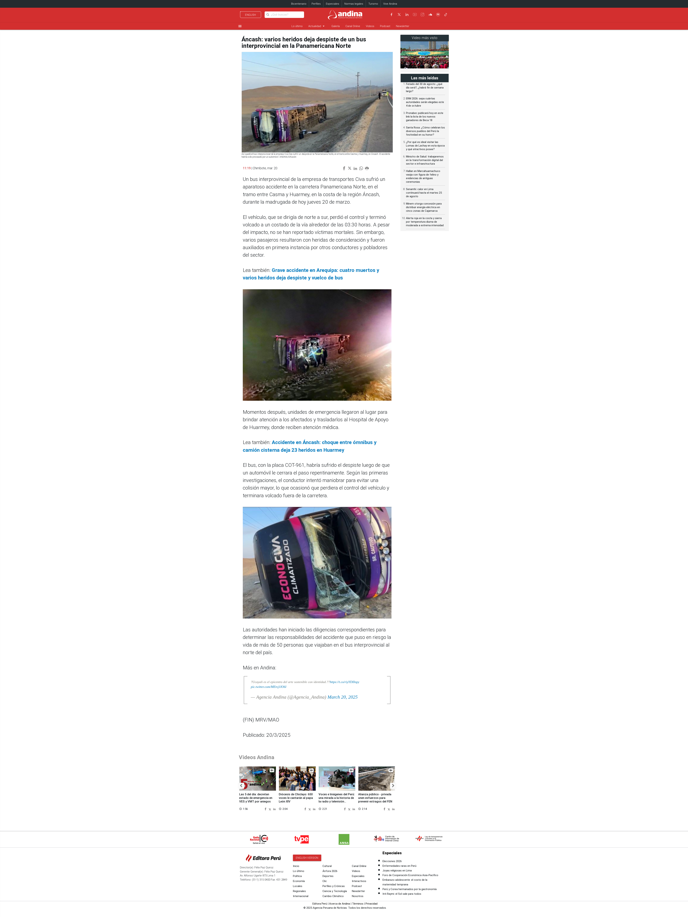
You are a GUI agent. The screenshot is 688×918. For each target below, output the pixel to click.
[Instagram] (422, 14)
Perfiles (316, 3)
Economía (299, 881)
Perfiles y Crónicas (333, 886)
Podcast (385, 26)
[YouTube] (414, 14)
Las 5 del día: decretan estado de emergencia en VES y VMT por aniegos (255, 798)
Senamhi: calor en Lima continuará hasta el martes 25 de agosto (424, 193)
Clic (324, 881)
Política (297, 876)
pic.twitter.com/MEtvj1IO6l (268, 687)
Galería (335, 26)
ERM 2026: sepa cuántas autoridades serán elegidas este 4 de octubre (425, 102)
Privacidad (372, 903)
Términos (357, 903)
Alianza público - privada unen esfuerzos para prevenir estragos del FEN (375, 798)
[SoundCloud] (430, 14)
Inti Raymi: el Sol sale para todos (402, 893)
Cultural (327, 866)
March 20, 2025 (343, 697)
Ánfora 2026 (329, 871)
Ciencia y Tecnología (334, 891)
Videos (370, 26)
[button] (241, 786)
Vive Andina (390, 3)
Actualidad (317, 26)
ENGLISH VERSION (307, 857)
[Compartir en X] (270, 809)
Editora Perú (319, 903)
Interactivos (359, 881)
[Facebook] (391, 14)
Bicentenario (298, 3)
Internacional (300, 896)
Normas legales (353, 3)
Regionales (299, 891)
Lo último (297, 26)
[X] (399, 14)
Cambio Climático (333, 896)
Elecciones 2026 (392, 861)
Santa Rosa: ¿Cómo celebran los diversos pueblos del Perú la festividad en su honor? (425, 131)
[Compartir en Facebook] (266, 809)
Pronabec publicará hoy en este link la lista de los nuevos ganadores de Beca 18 (424, 116)
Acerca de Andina (339, 903)
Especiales (332, 3)
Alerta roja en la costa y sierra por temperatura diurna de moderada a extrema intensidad (425, 222)
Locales (297, 886)
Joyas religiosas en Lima (397, 870)
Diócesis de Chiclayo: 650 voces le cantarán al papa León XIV (296, 798)
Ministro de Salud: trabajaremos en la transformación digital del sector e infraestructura (425, 160)
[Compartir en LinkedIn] (274, 809)
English (250, 14)
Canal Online (352, 26)
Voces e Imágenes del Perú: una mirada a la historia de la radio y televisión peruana (337, 800)
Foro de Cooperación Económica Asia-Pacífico (410, 875)
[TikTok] (445, 14)
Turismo (373, 3)
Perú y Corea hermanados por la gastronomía (410, 889)
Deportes (327, 876)
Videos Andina (256, 757)
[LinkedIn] (406, 14)
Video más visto (425, 38)
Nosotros (357, 896)
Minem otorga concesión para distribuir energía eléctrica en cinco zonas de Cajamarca (424, 207)
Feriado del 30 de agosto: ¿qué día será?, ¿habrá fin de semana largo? (425, 87)
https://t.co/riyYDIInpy (344, 682)
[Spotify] (438, 14)
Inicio (296, 866)
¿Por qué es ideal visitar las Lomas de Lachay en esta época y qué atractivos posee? (425, 145)
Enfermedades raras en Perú (399, 865)
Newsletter (402, 26)
